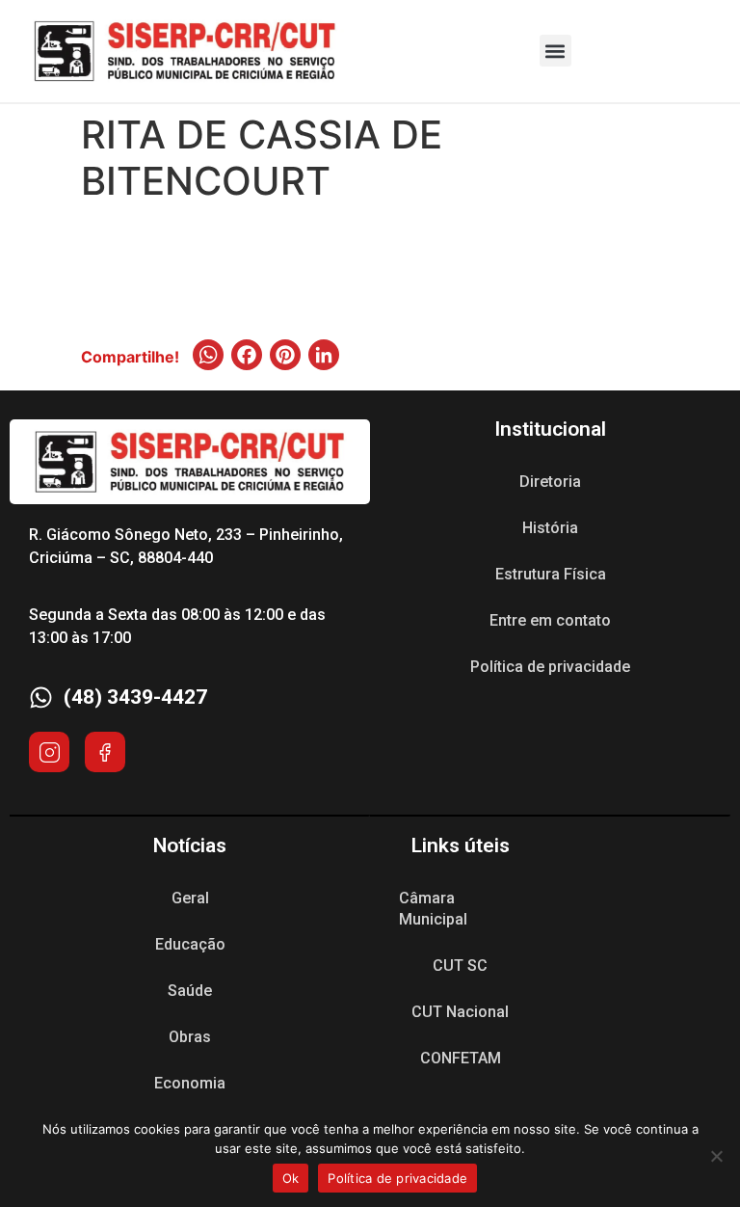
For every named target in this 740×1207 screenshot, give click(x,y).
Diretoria (550, 481)
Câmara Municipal (433, 908)
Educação (190, 944)
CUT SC (460, 965)
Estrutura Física (550, 574)
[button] (555, 51)
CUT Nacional (460, 1012)
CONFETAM (460, 1058)
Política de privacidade (550, 666)
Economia (189, 1083)
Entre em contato (550, 620)
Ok (291, 1178)
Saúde (190, 990)
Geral (190, 898)
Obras (190, 1037)
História (550, 528)
